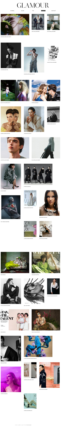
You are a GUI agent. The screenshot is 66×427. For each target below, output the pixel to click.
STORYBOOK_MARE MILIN (35, 102)
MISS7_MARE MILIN (3, 274)
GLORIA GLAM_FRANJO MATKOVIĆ (28, 207)
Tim (33, 10)
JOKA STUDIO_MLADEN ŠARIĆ (35, 31)
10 (27, 424)
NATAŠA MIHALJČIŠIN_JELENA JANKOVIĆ (6, 36)
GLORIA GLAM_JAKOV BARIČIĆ (43, 238)
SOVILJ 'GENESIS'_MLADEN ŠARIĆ (5, 221)
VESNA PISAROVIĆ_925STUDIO (43, 217)
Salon (22, 10)
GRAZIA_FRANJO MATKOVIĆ (35, 274)
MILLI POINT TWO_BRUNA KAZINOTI (5, 102)
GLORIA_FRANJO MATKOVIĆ (27, 133)
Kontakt (53, 10)
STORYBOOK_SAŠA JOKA (27, 186)
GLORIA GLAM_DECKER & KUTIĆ (28, 410)
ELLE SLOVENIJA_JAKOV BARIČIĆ (51, 31)
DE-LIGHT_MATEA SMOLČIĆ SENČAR (5, 305)
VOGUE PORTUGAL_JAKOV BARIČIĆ (51, 62)
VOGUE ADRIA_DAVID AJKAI (4, 69)
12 (30, 424)
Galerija (43, 10)
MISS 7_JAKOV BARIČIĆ (27, 305)
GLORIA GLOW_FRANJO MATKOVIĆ (5, 133)
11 (29, 424)
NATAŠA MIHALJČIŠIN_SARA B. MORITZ (29, 379)
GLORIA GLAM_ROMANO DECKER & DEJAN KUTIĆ (30, 358)
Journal (12, 10)
